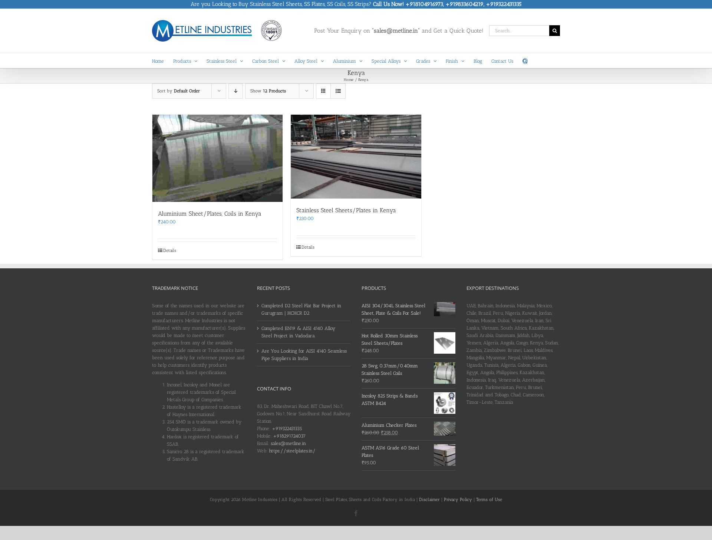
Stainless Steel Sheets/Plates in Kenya (346, 210)
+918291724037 (289, 436)
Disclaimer (429, 499)
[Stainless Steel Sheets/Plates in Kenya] (356, 157)
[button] (525, 60)
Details (169, 250)
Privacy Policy (458, 499)
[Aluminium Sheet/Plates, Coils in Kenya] (217, 158)
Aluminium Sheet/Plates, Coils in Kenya (209, 213)
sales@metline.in (288, 443)
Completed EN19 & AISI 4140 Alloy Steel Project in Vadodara (298, 331)
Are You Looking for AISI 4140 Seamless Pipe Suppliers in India (304, 354)
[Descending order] (235, 91)
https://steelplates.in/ (292, 451)
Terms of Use (489, 499)
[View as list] (338, 91)
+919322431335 (287, 428)
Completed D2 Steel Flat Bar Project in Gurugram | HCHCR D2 (301, 309)
